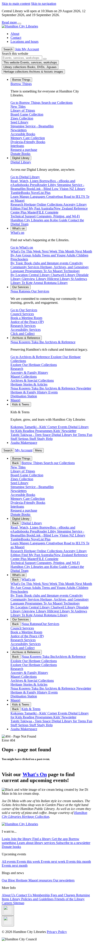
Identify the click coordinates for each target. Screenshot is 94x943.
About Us (9, 895)
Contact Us (24, 895)
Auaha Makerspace (23, 442)
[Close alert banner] (19, 23)
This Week (34, 584)
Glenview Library (34, 611)
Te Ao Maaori (53, 603)
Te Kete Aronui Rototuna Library (45, 615)
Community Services (25, 599)
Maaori (15, 400)
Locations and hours (24, 41)
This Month (66, 584)
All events (9, 861)
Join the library (21, 839)
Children (82, 587)
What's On (35, 774)
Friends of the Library (69, 899)
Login (6, 839)
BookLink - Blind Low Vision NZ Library (55, 535)
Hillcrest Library (59, 611)
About (14, 34)
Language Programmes (26, 603)
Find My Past (31, 555)
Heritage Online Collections (43, 551)
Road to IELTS (75, 543)
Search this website (15, 53)
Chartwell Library (63, 607)
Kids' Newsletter (64, 717)
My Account (23, 450)
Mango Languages (32, 543)
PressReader (39, 531)
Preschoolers (19, 591)
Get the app (60, 839)
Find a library (42, 839)
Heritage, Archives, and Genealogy (64, 599)
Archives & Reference (42, 342)
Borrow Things (21, 84)
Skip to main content (16, 3)
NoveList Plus (40, 539)
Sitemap (18, 903)
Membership (42, 895)
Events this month (78, 861)
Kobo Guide (59, 567)
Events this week (29, 861)
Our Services (29, 291)
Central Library (40, 607)
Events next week (53, 861)
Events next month (15, 865)
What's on (17, 232)
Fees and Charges (63, 895)
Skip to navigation (43, 3)
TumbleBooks (20, 539)
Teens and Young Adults (59, 587)
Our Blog (9, 880)
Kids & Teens (30, 709)
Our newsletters (64, 880)
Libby (52, 531)
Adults (37, 587)
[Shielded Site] (8, 910)
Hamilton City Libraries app (30, 567)
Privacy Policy (57, 932)
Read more (10, 22)
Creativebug (55, 543)
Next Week (50, 584)
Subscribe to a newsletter (73, 843)
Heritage (22, 880)
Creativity (76, 595)
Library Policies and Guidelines (32, 899)
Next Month (83, 584)
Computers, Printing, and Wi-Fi (58, 563)
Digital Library (20, 162)
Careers (7, 903)
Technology (71, 603)
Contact (15, 37)
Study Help (45, 725)
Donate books (11, 847)
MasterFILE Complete (42, 559)
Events (63, 713)
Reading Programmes (38, 717)
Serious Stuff (27, 725)
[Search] (45, 59)
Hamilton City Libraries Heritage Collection (44, 814)
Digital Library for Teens (69, 721)
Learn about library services (36, 843)
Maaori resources (40, 880)
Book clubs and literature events (46, 595)
